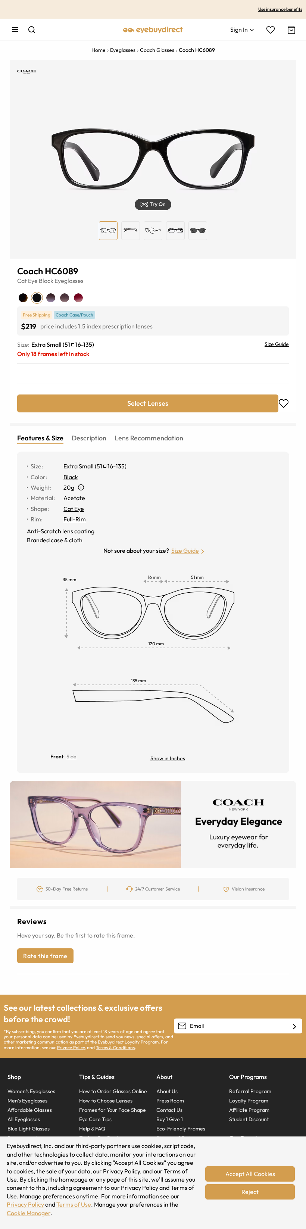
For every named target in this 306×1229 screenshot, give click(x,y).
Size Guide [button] (185, 550)
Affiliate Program (249, 1110)
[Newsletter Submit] (294, 1026)
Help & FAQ (92, 1128)
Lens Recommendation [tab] (149, 438)
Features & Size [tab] (40, 438)
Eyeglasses (69, 280)
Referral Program (250, 1091)
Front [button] (56, 756)
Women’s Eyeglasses (31, 1091)
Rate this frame (45, 956)
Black (46, 280)
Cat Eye (27, 280)
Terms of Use (73, 1204)
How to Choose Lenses (105, 1100)
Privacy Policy (71, 1047)
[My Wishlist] (270, 30)
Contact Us (169, 1110)
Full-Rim (74, 519)
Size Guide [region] (277, 344)
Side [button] (71, 756)
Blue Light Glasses (28, 1128)
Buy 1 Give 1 (169, 1119)
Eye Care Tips (95, 1119)
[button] (153, 204)
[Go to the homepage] (153, 29)
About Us (167, 1091)
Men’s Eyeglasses (27, 1100)
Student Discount (249, 1119)
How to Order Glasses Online (113, 1091)
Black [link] (70, 477)
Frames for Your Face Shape (112, 1110)
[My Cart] (291, 30)
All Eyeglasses (23, 1119)
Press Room (170, 1100)
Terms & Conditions (115, 1047)
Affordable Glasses (29, 1110)
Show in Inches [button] (167, 758)
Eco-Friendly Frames (180, 1128)
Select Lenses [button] (147, 403)
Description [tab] (89, 438)
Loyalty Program (248, 1100)
